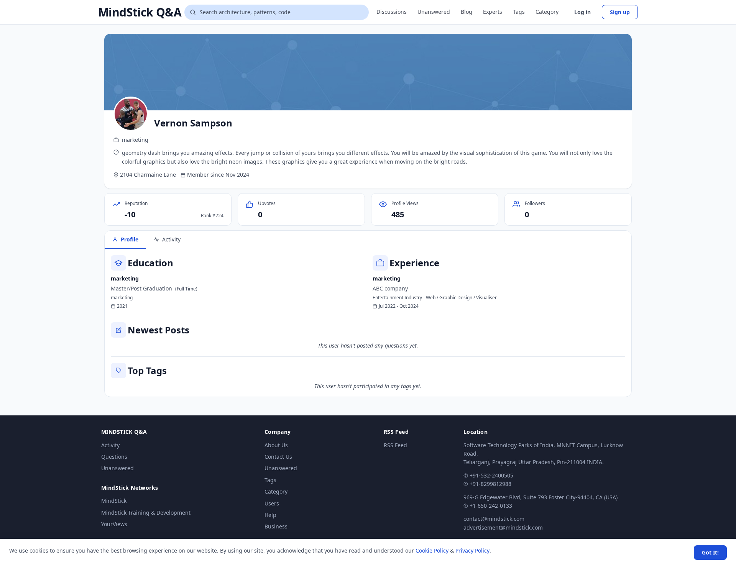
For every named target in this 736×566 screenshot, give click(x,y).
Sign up (620, 12)
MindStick (114, 500)
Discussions (391, 11)
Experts (492, 11)
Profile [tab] (129, 239)
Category (547, 11)
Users (271, 503)
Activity (110, 445)
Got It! (710, 552)
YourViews (114, 524)
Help (270, 514)
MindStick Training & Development (146, 512)
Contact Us (278, 456)
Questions (114, 456)
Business (276, 526)
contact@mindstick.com (493, 518)
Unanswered (433, 11)
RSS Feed (395, 445)
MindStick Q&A (139, 12)
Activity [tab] (171, 239)
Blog (466, 11)
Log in (582, 12)
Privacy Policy (472, 550)
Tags (519, 11)
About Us (276, 445)
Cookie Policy (432, 550)
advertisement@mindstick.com (503, 527)
